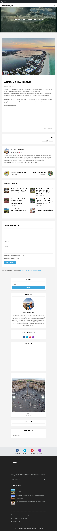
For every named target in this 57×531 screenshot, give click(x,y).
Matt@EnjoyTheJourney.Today (20, 518)
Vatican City (28, 413)
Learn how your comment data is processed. (30, 270)
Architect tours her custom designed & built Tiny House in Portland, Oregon (30, 502)
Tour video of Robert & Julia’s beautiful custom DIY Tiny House (19, 210)
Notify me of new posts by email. (11, 258)
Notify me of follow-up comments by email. (14, 255)
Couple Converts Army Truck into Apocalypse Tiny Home (44, 210)
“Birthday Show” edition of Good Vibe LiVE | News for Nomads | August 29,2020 (19, 190)
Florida (6, 78)
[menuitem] (2, 1)
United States (15, 78)
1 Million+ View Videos (20, 489)
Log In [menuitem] (5, 1)
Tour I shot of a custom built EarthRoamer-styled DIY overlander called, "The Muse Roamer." (30, 496)
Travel (10, 78)
